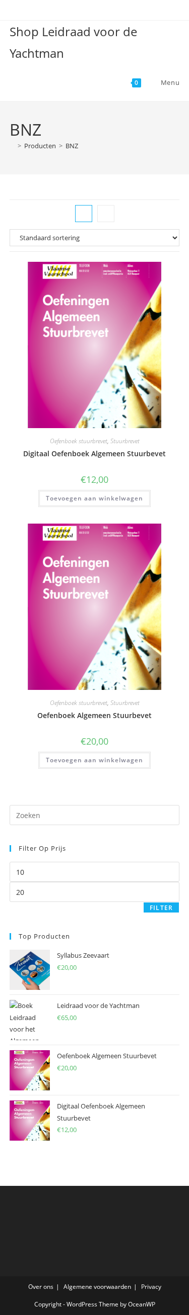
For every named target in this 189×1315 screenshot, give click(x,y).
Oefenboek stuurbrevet (78, 441)
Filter (161, 907)
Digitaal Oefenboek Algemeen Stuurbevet (94, 453)
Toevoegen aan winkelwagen (94, 498)
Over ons (40, 1286)
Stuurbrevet (125, 441)
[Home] (12, 145)
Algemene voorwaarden (97, 1286)
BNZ (72, 145)
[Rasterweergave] (83, 213)
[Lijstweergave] (105, 213)
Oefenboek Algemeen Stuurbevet (94, 715)
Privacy (151, 1286)
